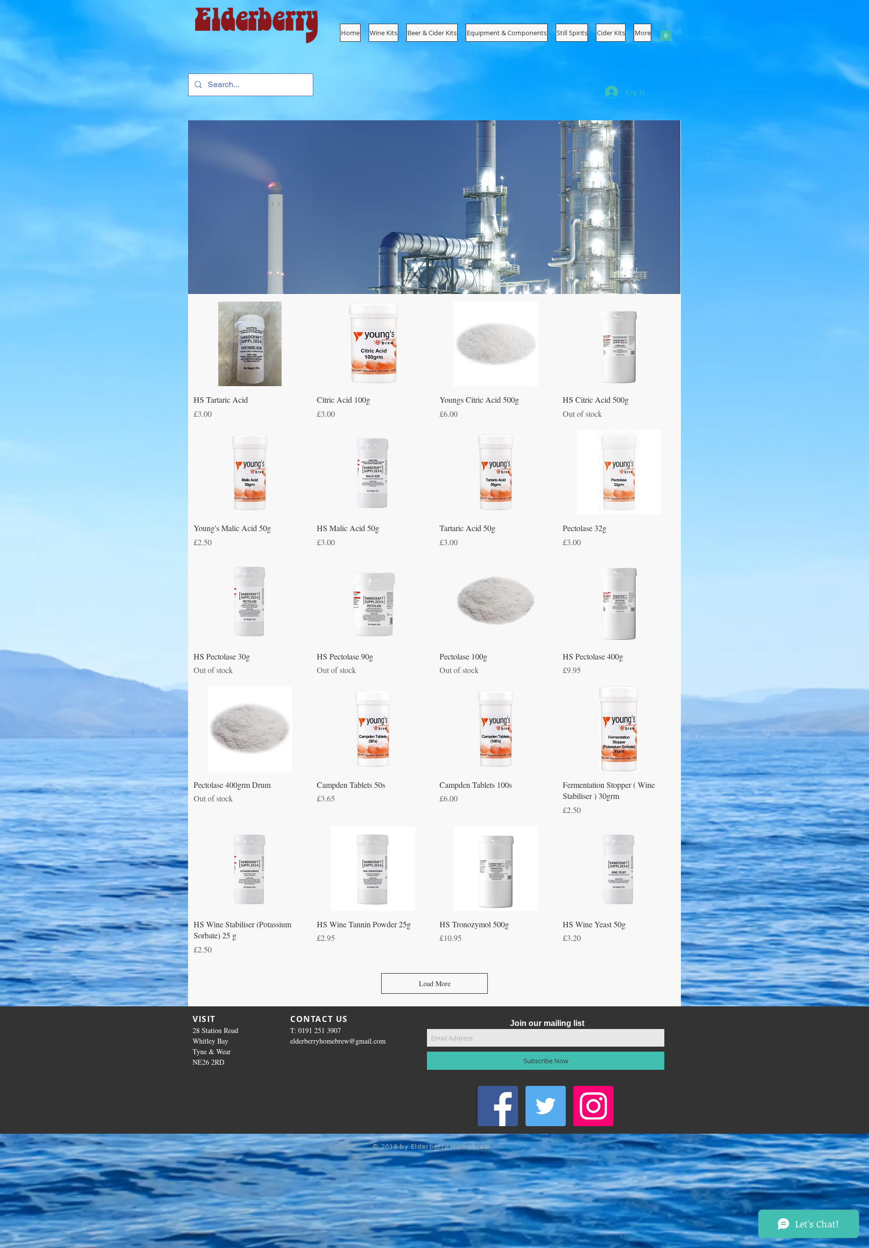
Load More (435, 983)
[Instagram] (593, 1106)
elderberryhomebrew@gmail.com (338, 1041)
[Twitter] (546, 1106)
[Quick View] (250, 344)
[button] (507, 33)
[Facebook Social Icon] (498, 1106)
